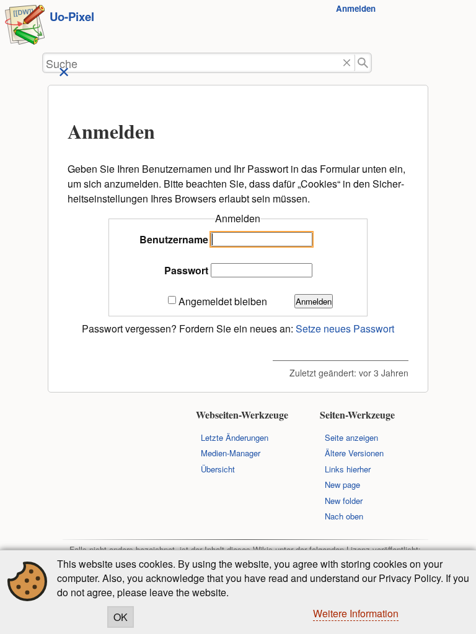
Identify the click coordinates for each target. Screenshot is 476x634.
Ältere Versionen (354, 453)
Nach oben (344, 516)
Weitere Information (356, 613)
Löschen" (346, 63)
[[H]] (25, 26)
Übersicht (218, 469)
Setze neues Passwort (345, 328)
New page (342, 484)
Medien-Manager (230, 453)
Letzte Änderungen (234, 437)
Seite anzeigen (351, 437)
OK (120, 617)
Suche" (363, 63)
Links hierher (348, 469)
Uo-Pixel (72, 16)
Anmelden (356, 8)
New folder (344, 500)
